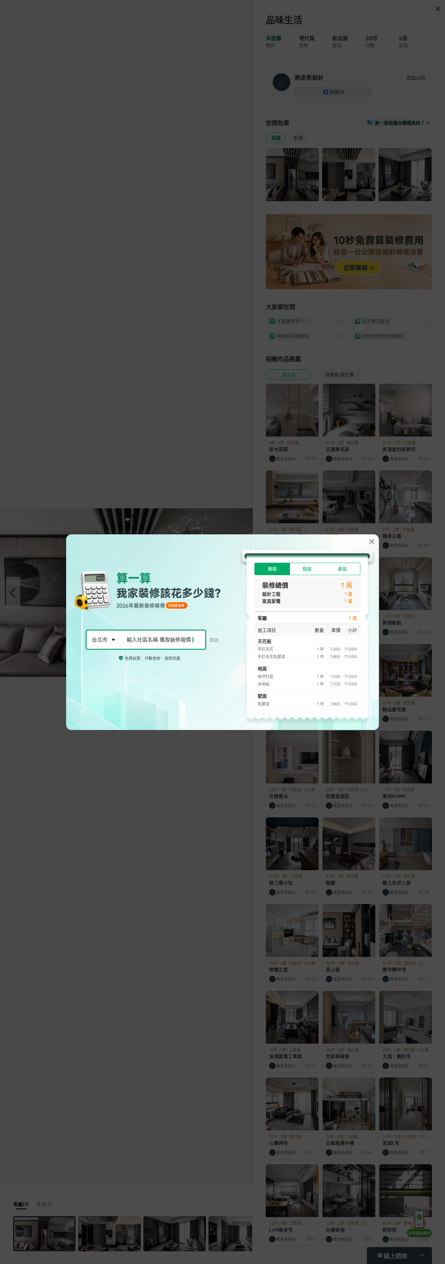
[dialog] (222, 632)
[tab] (272, 569)
